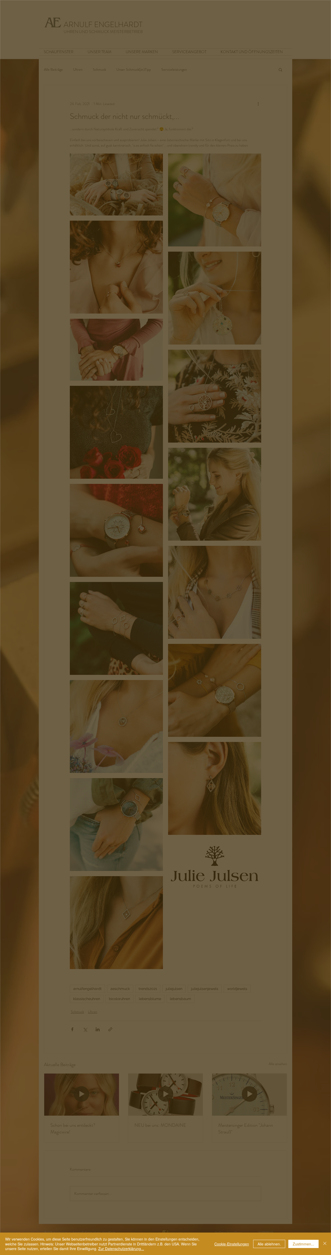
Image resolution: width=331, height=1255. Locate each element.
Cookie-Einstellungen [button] (231, 1243)
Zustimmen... (303, 1243)
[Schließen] (325, 1244)
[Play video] (165, 625)
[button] (165, 503)
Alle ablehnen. (269, 1243)
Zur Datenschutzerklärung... (121, 1248)
